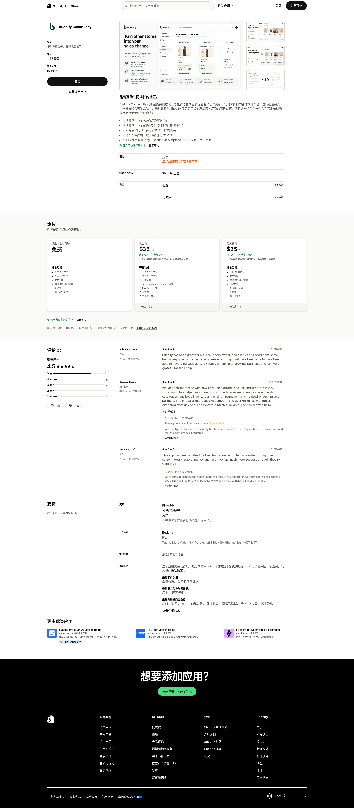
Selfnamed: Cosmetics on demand (258, 629)
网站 (165, 537)
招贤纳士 (262, 734)
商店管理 (105, 770)
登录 (278, 6)
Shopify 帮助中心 (216, 727)
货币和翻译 (159, 778)
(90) (56, 58)
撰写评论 (55, 405)
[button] (88, 636)
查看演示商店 (77, 92)
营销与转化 (107, 763)
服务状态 (262, 778)
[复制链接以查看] (139, 349)
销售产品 (105, 742)
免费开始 (296, 6)
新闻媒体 (262, 749)
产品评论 (158, 742)
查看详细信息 (171, 611)
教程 (165, 515)
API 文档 (210, 734)
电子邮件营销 (161, 756)
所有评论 (73, 405)
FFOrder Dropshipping (161, 629)
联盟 (260, 763)
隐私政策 (168, 505)
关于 (260, 727)
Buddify (52, 70)
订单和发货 (107, 749)
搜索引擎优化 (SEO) (165, 763)
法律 (260, 770)
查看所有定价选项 (146, 328)
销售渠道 (105, 727)
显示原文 (154, 145)
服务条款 (75, 797)
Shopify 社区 (213, 742)
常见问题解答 (171, 510)
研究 (207, 756)
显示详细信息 (169, 411)
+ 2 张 (265, 79)
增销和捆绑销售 (162, 749)
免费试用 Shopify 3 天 (177, 691)
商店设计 (105, 756)
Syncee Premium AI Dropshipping (80, 629)
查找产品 (105, 734)
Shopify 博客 (213, 749)
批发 (165, 185)
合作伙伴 (262, 756)
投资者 (261, 742)
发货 (155, 770)
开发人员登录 (56, 797)
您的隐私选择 (127, 797)
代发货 (166, 197)
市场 (155, 734)
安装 (77, 81)
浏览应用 (224, 6)
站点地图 (108, 797)
